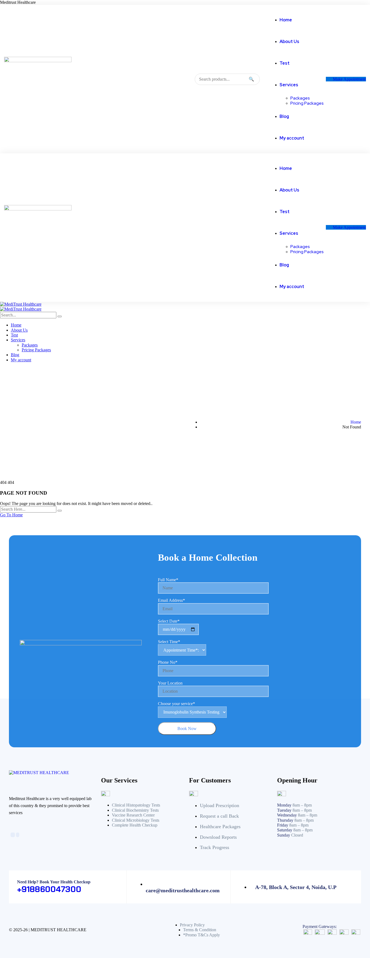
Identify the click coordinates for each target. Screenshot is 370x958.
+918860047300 (49, 889)
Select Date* (169, 621)
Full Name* (168, 579)
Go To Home (11, 515)
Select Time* (169, 641)
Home (355, 422)
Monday (284, 805)
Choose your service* (176, 703)
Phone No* (167, 662)
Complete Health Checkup (134, 825)
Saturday (284, 830)
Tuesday (284, 810)
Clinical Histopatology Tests (136, 805)
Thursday (285, 820)
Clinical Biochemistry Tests (135, 810)
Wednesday (287, 815)
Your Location (170, 683)
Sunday (283, 835)
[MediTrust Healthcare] (20, 304)
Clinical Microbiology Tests (135, 820)
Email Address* (171, 600)
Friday (282, 825)
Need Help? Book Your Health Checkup (53, 882)
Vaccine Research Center (133, 815)
